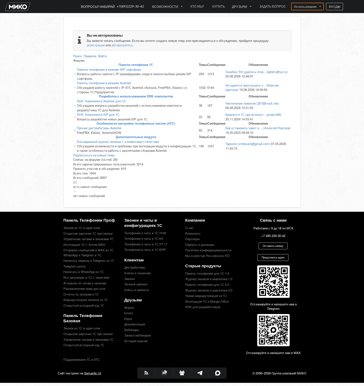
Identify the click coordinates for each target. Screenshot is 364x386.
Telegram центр (74, 266)
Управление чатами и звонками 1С (88, 239)
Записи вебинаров (137, 335)
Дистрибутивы (134, 267)
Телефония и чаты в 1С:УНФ (145, 233)
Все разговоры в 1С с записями (86, 277)
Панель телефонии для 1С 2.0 (207, 284)
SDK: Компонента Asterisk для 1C (101, 101)
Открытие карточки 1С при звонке (88, 233)
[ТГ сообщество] (182, 373)
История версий (135, 341)
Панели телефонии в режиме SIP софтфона (109, 69)
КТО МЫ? (197, 6)
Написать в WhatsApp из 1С (83, 271)
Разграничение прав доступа (84, 288)
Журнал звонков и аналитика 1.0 (208, 279)
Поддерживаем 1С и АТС (81, 359)
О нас (189, 228)
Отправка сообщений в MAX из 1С (88, 250)
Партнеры (192, 239)
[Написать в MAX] (218, 373)
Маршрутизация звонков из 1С (85, 299)
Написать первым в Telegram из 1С (88, 260)
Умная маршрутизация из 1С (206, 295)
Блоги (128, 313)
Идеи (128, 318)
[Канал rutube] (164, 373)
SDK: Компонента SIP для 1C (98, 114)
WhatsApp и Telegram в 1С (82, 255)
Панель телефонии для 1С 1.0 (207, 274)
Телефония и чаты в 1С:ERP (145, 249)
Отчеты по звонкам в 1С (81, 294)
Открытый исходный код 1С (83, 305)
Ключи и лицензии (137, 273)
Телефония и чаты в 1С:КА (143, 238)
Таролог (247, 143)
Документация (134, 324)
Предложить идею (273, 257)
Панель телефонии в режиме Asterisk (104, 83)
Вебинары (131, 329)
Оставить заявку (273, 246)
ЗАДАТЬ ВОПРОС (272, 6)
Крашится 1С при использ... (253, 114)
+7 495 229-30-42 (273, 235)
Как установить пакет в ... (258, 128)
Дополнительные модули (136, 136)
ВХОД (333, 6)
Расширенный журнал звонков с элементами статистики (118, 141)
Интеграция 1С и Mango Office (207, 301)
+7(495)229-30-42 (130, 6)
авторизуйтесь (122, 45)
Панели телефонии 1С (136, 64)
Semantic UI (92, 373)
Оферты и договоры (199, 244)
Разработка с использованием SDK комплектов (136, 96)
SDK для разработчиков (202, 307)
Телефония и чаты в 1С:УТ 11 (145, 244)
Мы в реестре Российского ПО (207, 255)
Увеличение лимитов (252, 103)
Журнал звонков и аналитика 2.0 (208, 290)
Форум (129, 308)
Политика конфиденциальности (208, 250)
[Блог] (146, 373)
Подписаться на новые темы (94, 155)
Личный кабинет (136, 284)
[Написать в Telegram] (200, 373)
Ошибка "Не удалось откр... (256, 71)
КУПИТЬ (218, 6)
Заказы (129, 278)
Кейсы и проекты (136, 289)
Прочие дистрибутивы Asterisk (99, 128)
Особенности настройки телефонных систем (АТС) (135, 123)
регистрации (96, 45)
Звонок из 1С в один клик (81, 228)
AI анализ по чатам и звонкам (84, 283)
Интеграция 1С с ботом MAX (84, 244)
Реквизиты (193, 233)
